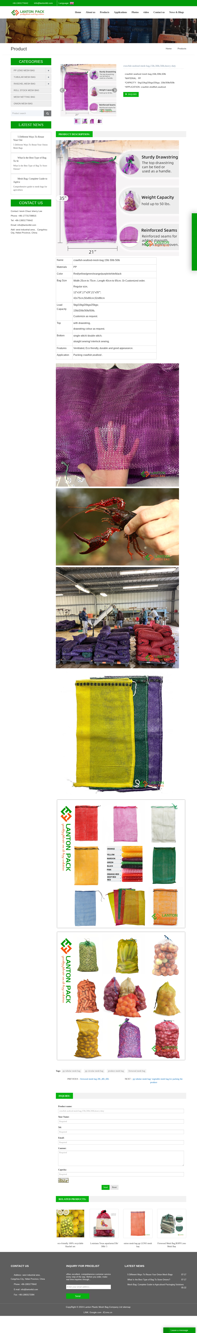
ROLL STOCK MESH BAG (26, 90)
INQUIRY (132, 94)
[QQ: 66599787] (194, 268)
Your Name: (63, 1117)
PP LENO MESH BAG (24, 70)
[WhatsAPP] (194, 256)
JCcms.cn (107, 1312)
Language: (64, 3)
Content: (62, 1148)
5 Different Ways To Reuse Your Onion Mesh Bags (150, 1274)
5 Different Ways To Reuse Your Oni (28, 138)
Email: (61, 1138)
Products (104, 12)
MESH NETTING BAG (24, 97)
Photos (135, 12)
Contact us (159, 12)
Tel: (60, 1127)
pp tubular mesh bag (71, 1071)
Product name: (65, 1106)
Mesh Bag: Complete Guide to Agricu (30, 180)
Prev (62, 90)
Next (114, 90)
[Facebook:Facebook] (194, 216)
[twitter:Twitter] (194, 222)
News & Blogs (176, 12)
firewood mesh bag (137, 1071)
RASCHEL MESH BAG (24, 83)
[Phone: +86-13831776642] (194, 250)
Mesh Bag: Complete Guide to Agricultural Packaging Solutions (155, 1284)
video (146, 12)
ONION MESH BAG (23, 103)
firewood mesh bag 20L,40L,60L (94, 1079)
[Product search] (47, 113)
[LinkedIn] (194, 227)
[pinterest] (194, 233)
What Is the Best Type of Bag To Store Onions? (148, 1279)
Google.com (95, 1312)
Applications (120, 12)
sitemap (127, 1307)
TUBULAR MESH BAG (25, 77)
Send (105, 1187)
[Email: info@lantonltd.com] (194, 262)
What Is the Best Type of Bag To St (29, 159)
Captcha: (62, 1170)
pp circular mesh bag (94, 1071)
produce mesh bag (116, 1071)
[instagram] (194, 239)
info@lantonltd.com (43, 3)
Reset (114, 1187)
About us (90, 12)
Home (78, 12)
